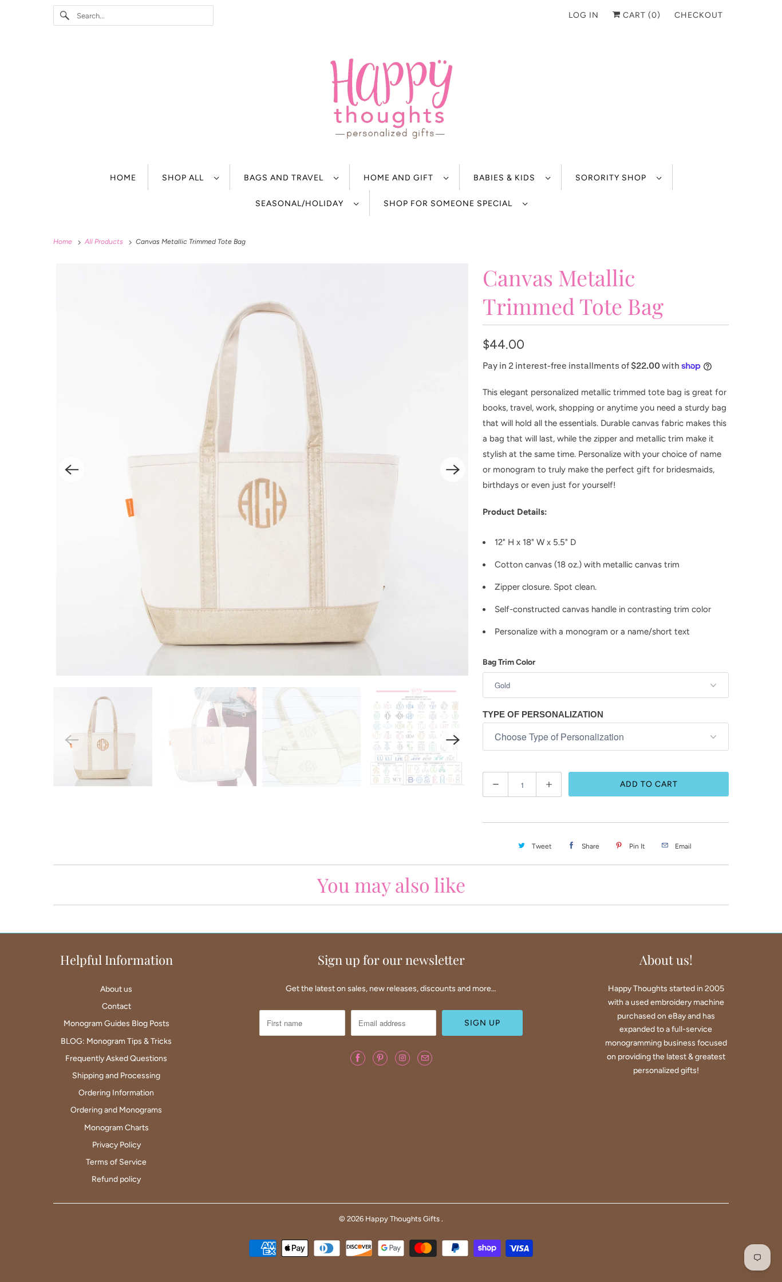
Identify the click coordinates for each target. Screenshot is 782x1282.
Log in (583, 15)
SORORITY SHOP (613, 178)
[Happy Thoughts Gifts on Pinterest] (380, 1058)
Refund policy (116, 1179)
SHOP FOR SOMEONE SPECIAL (450, 203)
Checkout (698, 15)
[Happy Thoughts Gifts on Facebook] (357, 1058)
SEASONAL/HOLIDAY (301, 203)
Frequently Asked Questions (116, 1058)
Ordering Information (116, 1093)
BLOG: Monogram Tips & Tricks (116, 1041)
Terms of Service (116, 1162)
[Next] (452, 469)
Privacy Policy (116, 1145)
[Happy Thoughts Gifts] (391, 100)
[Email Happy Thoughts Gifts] (424, 1058)
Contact (116, 1006)
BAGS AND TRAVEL (286, 178)
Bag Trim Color (509, 662)
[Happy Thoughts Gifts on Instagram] (402, 1058)
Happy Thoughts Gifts (403, 1218)
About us (116, 989)
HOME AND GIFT (401, 178)
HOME (123, 178)
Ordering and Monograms (116, 1110)
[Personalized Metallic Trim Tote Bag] (262, 469)
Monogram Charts (116, 1128)
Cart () (641, 15)
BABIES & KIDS (506, 178)
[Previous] (71, 469)
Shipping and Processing (116, 1075)
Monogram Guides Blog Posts (116, 1023)
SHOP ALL (185, 178)
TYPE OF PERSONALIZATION (543, 714)
